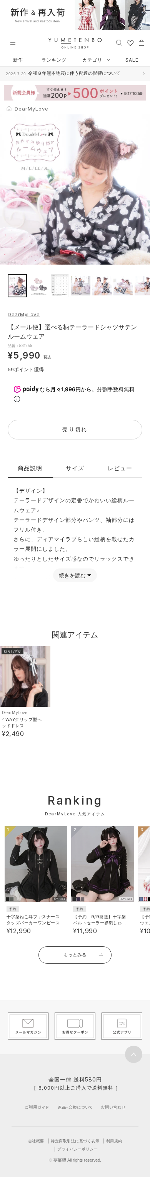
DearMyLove (24, 314)
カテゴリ (93, 60)
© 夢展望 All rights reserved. (75, 1160)
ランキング (54, 60)
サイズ (75, 468)
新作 (18, 60)
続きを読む (72, 575)
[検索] (119, 42)
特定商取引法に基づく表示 (75, 1140)
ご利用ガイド (37, 1107)
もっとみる (75, 954)
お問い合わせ (113, 1107)
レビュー (120, 468)
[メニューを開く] (13, 43)
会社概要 (36, 1140)
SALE (131, 60)
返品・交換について (75, 1107)
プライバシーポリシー (77, 1149)
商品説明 (30, 468)
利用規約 (114, 1140)
